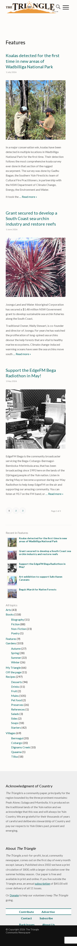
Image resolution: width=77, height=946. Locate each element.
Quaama (16, 752)
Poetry (15, 633)
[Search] (57, 7)
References (18, 709)
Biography (17, 619)
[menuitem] (57, 7)
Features (15, 42)
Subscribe (46, 918)
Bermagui (17, 738)
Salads (15, 713)
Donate (14, 895)
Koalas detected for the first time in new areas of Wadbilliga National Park (32, 61)
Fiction (15, 624)
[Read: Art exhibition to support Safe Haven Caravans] (12, 581)
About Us (48, 924)
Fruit (14, 691)
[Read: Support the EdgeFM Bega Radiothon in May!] (12, 568)
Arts (8, 609)
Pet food (16, 700)
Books (10, 614)
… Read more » (28, 196)
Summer (16, 657)
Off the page (13, 672)
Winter (15, 662)
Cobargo (16, 742)
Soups (14, 723)
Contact (26, 918)
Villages (11, 733)
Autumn (16, 648)
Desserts (16, 682)
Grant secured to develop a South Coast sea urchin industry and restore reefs (31, 218)
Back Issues (27, 924)
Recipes (10, 676)
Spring (15, 653)
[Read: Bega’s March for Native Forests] (12, 593)
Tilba (14, 756)
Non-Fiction (18, 628)
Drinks (15, 686)
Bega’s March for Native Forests (37, 589)
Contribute (26, 911)
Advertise (48, 911)
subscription (42, 883)
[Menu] (65, 7)
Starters (16, 727)
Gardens (11, 643)
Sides (14, 718)
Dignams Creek (20, 747)
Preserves (17, 704)
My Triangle (13, 667)
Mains (15, 695)
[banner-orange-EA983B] (32, 18)
